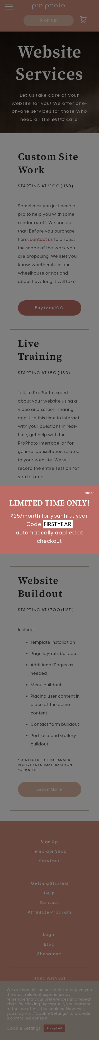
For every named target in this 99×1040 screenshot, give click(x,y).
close (90, 493)
